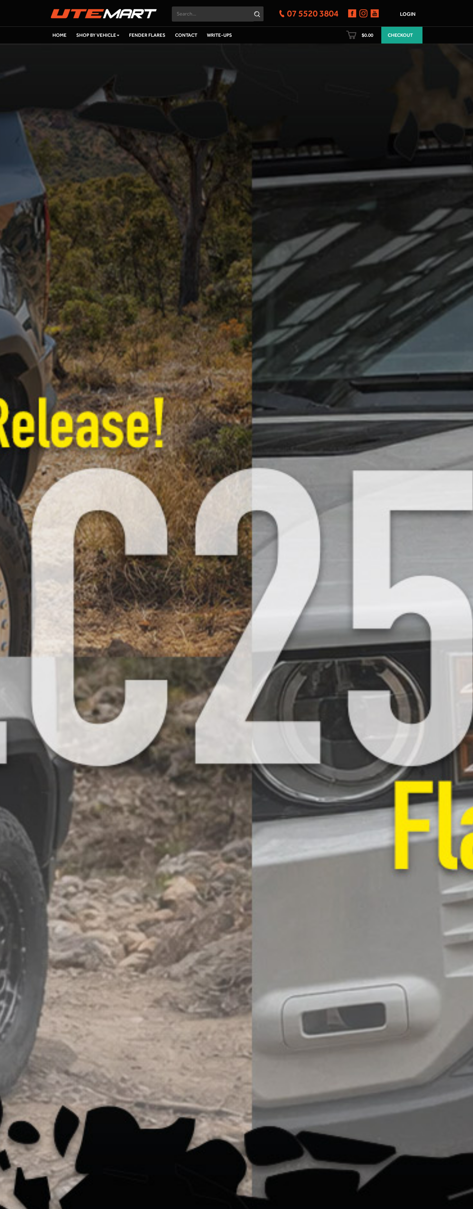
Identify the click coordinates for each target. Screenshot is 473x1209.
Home (59, 35)
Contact (186, 35)
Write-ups (219, 35)
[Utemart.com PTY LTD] (104, 12)
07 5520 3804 (313, 13)
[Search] (258, 13)
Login (407, 14)
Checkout (400, 35)
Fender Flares (147, 35)
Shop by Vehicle (96, 35)
